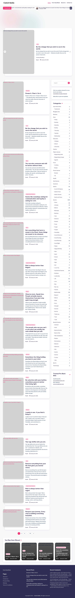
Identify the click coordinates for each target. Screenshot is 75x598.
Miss (27, 160)
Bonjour (56, 173)
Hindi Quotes (56, 181)
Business (55, 114)
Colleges (56, 141)
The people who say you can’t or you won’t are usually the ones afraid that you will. (35, 329)
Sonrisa (56, 354)
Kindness (56, 273)
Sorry (55, 303)
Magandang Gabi (58, 154)
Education (55, 138)
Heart (55, 254)
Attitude (56, 205)
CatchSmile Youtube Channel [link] (60, 93)
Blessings (56, 210)
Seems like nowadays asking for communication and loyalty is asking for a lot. (36, 199)
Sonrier (56, 352)
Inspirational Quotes (30, 194)
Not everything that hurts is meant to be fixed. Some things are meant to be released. (44, 7)
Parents (56, 289)
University (56, 146)
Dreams (27, 90)
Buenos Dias (57, 333)
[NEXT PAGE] (33, 533)
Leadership (57, 276)
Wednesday (57, 136)
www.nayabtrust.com (58, 384)
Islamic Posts (57, 191)
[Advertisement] (37, 19)
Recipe (56, 167)
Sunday (56, 127)
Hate (55, 251)
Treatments (57, 109)
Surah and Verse (58, 197)
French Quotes (56, 170)
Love (55, 281)
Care (55, 216)
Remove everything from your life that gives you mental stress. (35, 465)
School (56, 143)
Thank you (56, 314)
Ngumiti (56, 160)
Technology (56, 365)
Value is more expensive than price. (62, 580)
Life (37, 44)
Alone (27, 291)
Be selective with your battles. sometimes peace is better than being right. (36, 382)
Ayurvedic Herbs (57, 106)
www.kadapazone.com (59, 380)
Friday (55, 119)
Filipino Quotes (56, 152)
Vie (55, 175)
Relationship (57, 292)
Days (54, 117)
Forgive (56, 229)
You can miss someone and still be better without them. (45, 555)
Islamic (54, 186)
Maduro (56, 338)
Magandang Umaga (59, 157)
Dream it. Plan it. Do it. (33, 93)
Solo (55, 349)
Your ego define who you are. (35, 442)
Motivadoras (57, 341)
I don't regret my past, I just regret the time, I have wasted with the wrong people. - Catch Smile (61, 574)
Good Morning (57, 240)
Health (54, 178)
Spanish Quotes (57, 322)
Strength (56, 306)
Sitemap (5, 583)
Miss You (56, 287)
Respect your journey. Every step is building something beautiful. (35, 513)
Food (54, 162)
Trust (55, 316)
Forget (55, 227)
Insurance (55, 184)
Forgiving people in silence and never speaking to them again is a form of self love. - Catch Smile (61, 584)
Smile (55, 300)
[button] (40, 57)
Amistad (56, 324)
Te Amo (56, 357)
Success (56, 308)
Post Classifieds (7, 570)
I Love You (56, 267)
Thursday (56, 130)
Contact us (5, 578)
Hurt (27, 227)
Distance (56, 218)
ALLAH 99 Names (58, 189)
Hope (55, 259)
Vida (55, 360)
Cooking (56, 165)
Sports (54, 363)
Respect (56, 295)
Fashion (55, 149)
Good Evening (57, 237)
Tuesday (56, 133)
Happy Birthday (58, 248)
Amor (55, 327)
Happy (55, 246)
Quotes (55, 200)
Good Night (57, 243)
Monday (56, 122)
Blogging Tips (56, 111)
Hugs (55, 262)
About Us (5, 576)
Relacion (56, 343)
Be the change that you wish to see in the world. (28, 555)
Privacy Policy (6, 581)
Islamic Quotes (57, 194)
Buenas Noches (58, 330)
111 (30, 533)
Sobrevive (56, 346)
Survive (56, 311)
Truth (55, 319)
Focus (55, 224)
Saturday (56, 125)
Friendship (56, 232)
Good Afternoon (58, 235)
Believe (27, 354)
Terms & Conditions (7, 585)
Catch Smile (9, 3)
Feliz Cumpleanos (58, 335)
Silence (56, 297)
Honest (27, 409)
